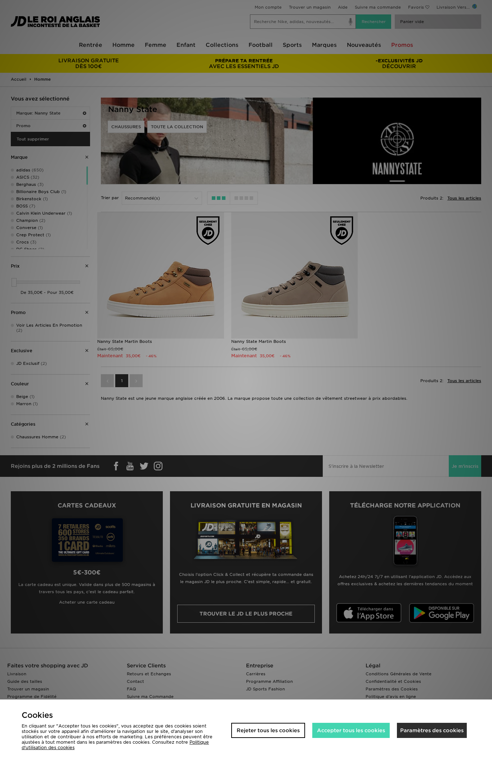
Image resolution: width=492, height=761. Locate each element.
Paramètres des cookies (432, 730)
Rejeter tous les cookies (268, 730)
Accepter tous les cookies (351, 730)
